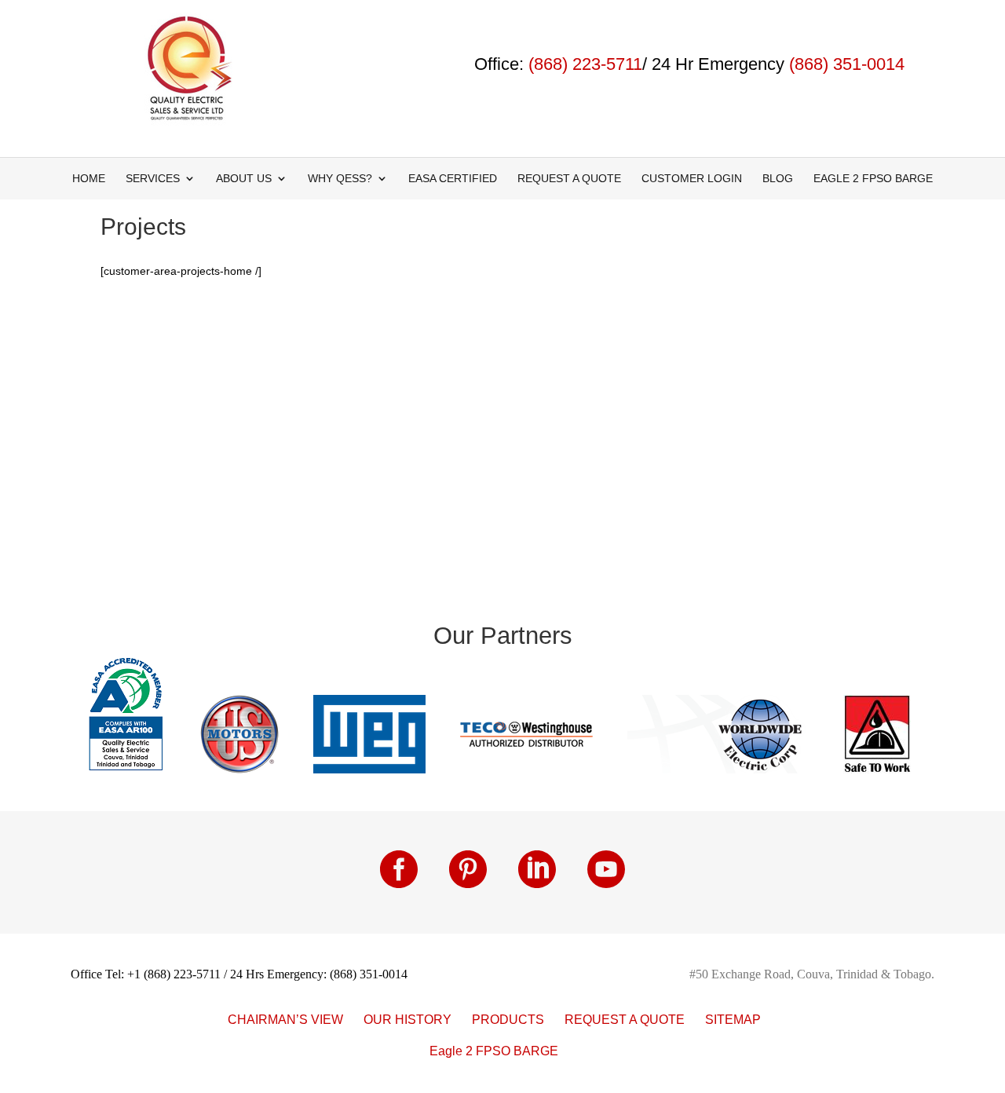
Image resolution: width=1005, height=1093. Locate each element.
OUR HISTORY (407, 1019)
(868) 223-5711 (585, 64)
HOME (88, 179)
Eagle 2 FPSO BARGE (873, 179)
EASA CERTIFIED (452, 179)
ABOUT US (244, 179)
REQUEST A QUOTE (569, 179)
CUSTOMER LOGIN (691, 179)
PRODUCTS (508, 1019)
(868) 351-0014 (846, 64)
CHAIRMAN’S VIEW (285, 1019)
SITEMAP (733, 1019)
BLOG (777, 179)
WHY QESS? (340, 179)
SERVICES (153, 179)
